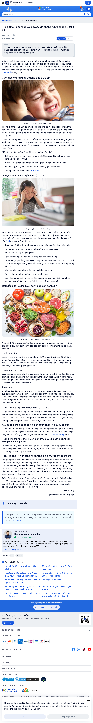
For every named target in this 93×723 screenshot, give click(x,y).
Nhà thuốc (7, 72)
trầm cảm (35, 170)
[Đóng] (2, 2)
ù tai (7, 241)
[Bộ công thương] (8, 679)
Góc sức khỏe (10, 20)
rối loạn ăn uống (56, 434)
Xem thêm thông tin (11, 550)
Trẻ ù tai (19, 555)
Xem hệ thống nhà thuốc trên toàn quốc (46, 603)
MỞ (88, 3)
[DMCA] (27, 679)
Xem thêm (16, 520)
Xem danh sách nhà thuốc (46, 607)
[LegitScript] (52, 679)
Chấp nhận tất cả (68, 717)
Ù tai (11, 555)
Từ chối (25, 717)
